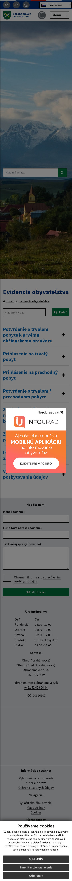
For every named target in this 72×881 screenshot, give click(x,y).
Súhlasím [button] (36, 859)
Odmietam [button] (36, 875)
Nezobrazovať (48, 412)
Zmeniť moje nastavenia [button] (36, 867)
